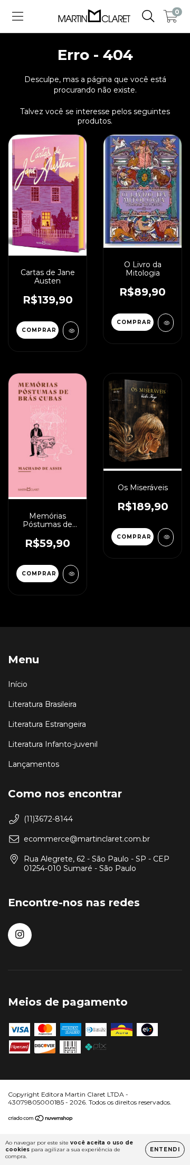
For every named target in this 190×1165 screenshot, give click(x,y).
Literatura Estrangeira (47, 724)
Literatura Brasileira (42, 704)
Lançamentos (33, 764)
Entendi (165, 1149)
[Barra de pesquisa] (148, 16)
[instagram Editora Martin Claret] (20, 935)
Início (17, 684)
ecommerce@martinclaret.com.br (87, 839)
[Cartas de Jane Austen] (71, 330)
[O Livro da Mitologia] (166, 322)
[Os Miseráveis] (166, 537)
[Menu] (17, 16)
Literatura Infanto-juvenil (53, 744)
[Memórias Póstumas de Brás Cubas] (71, 574)
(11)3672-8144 (48, 819)
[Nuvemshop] (41, 1119)
